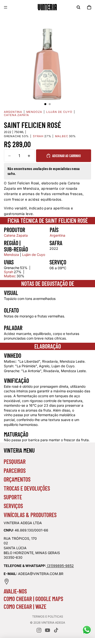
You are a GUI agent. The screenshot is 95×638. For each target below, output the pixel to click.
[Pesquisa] (78, 7)
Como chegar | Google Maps (33, 598)
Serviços (13, 505)
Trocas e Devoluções (27, 488)
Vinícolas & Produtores (30, 514)
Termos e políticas (47, 616)
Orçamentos (17, 479)
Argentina (13, 112)
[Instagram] (39, 630)
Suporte (13, 497)
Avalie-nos (15, 591)
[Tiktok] (56, 630)
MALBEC (61, 136)
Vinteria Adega (53, 622)
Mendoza (34, 112)
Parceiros (15, 470)
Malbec (10, 276)
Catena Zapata (16, 115)
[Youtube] (47, 630)
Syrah (8, 272)
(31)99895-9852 (60, 566)
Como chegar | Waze (25, 606)
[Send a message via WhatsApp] (87, 630)
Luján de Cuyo (59, 112)
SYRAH (38, 136)
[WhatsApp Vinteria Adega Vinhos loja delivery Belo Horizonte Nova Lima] (46, 566)
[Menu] (5, 7)
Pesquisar (15, 461)
